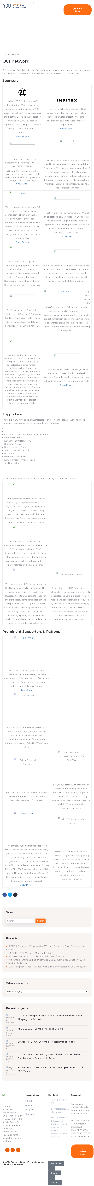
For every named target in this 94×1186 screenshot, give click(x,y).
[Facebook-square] (7, 1150)
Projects (29, 1109)
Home (3, 37)
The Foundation (14, 37)
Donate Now (78, 9)
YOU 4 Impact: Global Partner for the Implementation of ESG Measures (48, 966)
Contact (29, 1114)
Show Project (22, 136)
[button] (51, 1168)
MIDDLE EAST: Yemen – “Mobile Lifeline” (31, 953)
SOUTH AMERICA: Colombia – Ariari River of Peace (36, 956)
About (28, 1105)
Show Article (22, 184)
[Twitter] (13, 1150)
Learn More (26, 690)
